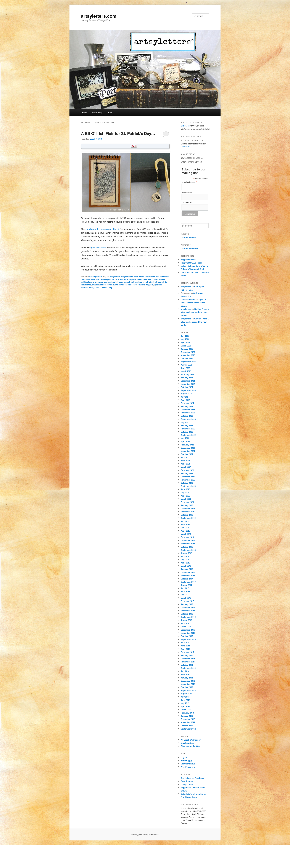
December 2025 (188, 352)
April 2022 (185, 441)
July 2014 (185, 671)
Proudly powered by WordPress (145, 834)
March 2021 (186, 466)
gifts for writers (158, 279)
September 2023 (188, 419)
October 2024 (187, 387)
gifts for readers (144, 279)
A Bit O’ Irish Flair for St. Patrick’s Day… (118, 133)
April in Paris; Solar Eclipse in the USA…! (193, 302)
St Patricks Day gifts (144, 284)
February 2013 (187, 712)
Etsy (110, 112)
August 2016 (186, 620)
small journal (112, 284)
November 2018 (188, 543)
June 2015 (185, 645)
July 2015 (185, 642)
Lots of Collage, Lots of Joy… (194, 265)
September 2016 (188, 616)
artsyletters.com (98, 16)
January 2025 (187, 377)
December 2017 (188, 572)
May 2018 (185, 559)
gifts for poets (130, 279)
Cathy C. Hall (187, 784)
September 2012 (188, 728)
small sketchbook (127, 284)
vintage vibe (94, 287)
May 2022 (185, 438)
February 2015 (187, 652)
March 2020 (186, 498)
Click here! (185, 125)
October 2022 (187, 431)
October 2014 (187, 664)
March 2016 (186, 626)
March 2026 (186, 345)
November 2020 (188, 479)
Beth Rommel (187, 781)
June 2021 (185, 460)
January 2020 (187, 505)
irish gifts (149, 282)
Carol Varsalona (188, 299)
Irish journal (158, 282)
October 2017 (187, 578)
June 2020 (185, 489)
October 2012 (187, 725)
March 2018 (186, 565)
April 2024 (185, 399)
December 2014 (188, 658)
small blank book (99, 284)
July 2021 (185, 457)
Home (84, 112)
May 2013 (185, 703)
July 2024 (185, 396)
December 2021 (188, 447)
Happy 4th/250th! (188, 259)
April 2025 (185, 368)
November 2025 (188, 355)
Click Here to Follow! (189, 248)
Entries (186, 760)
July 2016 (185, 623)
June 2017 (185, 591)
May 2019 (185, 527)
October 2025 (187, 358)
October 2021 (187, 454)
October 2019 (187, 514)
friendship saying (103, 279)
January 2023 (187, 425)
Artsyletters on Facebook (192, 778)
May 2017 (185, 594)
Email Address (189, 182)
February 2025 (187, 374)
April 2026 (185, 342)
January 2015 (187, 655)
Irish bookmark (137, 282)
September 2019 (188, 517)
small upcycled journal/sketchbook (102, 229)
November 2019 (188, 511)
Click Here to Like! (189, 237)
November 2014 (188, 661)
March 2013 (186, 709)
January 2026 (187, 348)
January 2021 (187, 473)
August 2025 (186, 364)
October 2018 (187, 546)
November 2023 (188, 412)
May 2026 (185, 339)
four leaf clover (162, 276)
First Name (187, 192)
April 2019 (185, 530)
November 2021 (188, 451)
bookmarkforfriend (147, 276)
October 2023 (187, 415)
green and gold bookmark (106, 282)
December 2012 (188, 719)
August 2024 (186, 393)
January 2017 (187, 604)
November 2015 (188, 632)
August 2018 (186, 553)
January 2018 (187, 569)
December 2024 (188, 380)
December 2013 (188, 680)
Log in (184, 757)
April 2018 (185, 562)
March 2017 (186, 597)
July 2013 (185, 696)
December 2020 (188, 476)
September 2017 (188, 581)
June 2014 (185, 674)
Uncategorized (95, 276)
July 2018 (185, 556)
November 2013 (188, 684)
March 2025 (186, 371)
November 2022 (188, 428)
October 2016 (187, 613)
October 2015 (187, 636)
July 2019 (185, 521)
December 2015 (188, 629)
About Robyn (97, 112)
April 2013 (185, 706)
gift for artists (117, 279)
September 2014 (188, 668)
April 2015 (185, 649)
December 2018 (188, 540)
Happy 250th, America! (191, 262)
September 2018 (188, 550)
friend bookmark (88, 279)
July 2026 (185, 336)
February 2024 (187, 403)
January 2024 (187, 406)
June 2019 (185, 524)
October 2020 (187, 482)
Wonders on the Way (190, 746)
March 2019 (186, 534)
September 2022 (188, 435)
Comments (188, 763)
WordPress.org (188, 766)
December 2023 (188, 409)
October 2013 (187, 687)
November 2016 (188, 610)
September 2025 (188, 361)
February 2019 (187, 537)
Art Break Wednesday (191, 739)
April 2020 (185, 495)
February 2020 (187, 502)
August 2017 (186, 585)
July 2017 (185, 588)
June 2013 (185, 700)
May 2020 (185, 492)
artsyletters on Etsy (129, 276)
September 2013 (188, 690)
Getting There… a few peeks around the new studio (195, 312)
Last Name (187, 202)
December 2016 (188, 607)
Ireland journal (124, 282)
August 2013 (186, 693)
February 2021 (187, 470)
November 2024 (188, 383)
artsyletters (115, 276)
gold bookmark (98, 247)
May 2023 (185, 422)
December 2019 (188, 508)
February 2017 (187, 601)
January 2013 (187, 715)
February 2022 (187, 444)
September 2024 (188, 390)
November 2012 (188, 722)
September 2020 (188, 486)
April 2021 (185, 463)
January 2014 (187, 677)
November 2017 (188, 575)
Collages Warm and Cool (192, 269)
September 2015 (188, 639)
